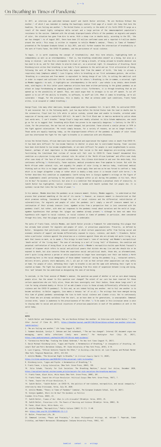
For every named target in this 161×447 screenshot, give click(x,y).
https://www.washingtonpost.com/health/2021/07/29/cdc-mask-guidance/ (56, 338)
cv (86, 443)
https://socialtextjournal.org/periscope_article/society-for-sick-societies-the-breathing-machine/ (71, 371)
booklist (67, 443)
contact (77, 443)
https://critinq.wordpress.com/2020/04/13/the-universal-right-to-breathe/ (59, 359)
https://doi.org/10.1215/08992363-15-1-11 (49, 411)
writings (94, 443)
